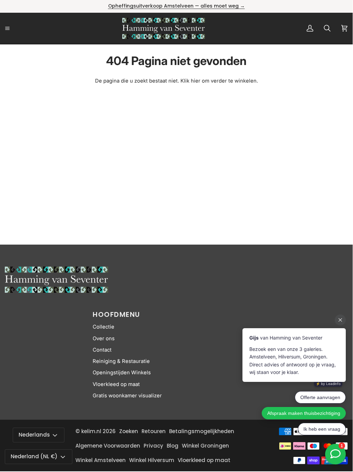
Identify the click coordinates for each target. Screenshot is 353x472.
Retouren (154, 431)
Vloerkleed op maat (116, 384)
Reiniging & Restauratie (121, 361)
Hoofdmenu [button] (116, 314)
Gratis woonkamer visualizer (127, 396)
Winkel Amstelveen (100, 460)
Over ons (104, 338)
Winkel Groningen (205, 445)
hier (195, 81)
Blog (172, 445)
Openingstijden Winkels (122, 372)
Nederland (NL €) (34, 456)
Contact (102, 350)
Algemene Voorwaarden (107, 445)
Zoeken (128, 431)
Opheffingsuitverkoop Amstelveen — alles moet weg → (176, 6)
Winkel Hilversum (151, 460)
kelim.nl (91, 431)
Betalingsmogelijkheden (201, 431)
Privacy (153, 445)
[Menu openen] (15, 28)
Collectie (103, 327)
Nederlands (34, 434)
